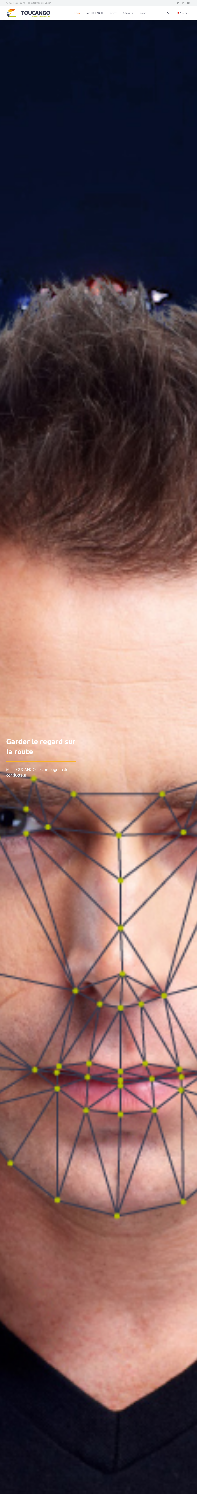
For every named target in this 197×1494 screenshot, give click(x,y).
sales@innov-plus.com (41, 3)
